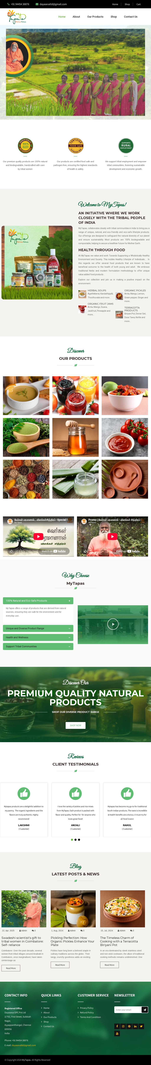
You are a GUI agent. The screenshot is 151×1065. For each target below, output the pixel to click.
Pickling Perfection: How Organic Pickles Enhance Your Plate (72, 941)
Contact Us (130, 16)
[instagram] (123, 1026)
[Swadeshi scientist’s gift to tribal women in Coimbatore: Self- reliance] (23, 927)
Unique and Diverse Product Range (25, 628)
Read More (11, 968)
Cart (139, 4)
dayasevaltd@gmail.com (24, 1045)
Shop (127, 4)
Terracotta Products (132, 309)
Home (115, 4)
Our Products (95, 16)
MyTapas (26, 1059)
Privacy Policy (86, 1007)
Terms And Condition (90, 1017)
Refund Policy (87, 1012)
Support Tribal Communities (21, 646)
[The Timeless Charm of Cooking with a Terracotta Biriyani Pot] (122, 927)
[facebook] (117, 1026)
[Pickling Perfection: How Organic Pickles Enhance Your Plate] (73, 927)
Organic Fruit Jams (100, 303)
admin (24, 930)
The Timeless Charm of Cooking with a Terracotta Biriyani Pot (119, 941)
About (76, 16)
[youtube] (117, 1033)
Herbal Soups (97, 290)
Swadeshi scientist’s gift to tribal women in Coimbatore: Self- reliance (22, 941)
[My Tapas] (15, 16)
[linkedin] (135, 1026)
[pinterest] (129, 1026)
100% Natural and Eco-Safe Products (26, 600)
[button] (4, 72)
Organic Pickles (135, 290)
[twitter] (141, 1026)
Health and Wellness (17, 637)
